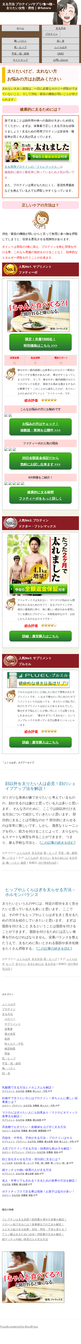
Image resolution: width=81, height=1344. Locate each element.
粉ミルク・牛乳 (14, 1043)
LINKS (60, 53)
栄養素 (9, 1029)
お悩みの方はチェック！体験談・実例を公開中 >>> (40, 426)
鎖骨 (23, 863)
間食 (7, 1053)
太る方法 (61, 28)
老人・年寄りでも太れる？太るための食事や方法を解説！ (40, 1180)
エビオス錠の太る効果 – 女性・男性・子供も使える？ (34, 1229)
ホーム (20, 28)
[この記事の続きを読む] (57, 842)
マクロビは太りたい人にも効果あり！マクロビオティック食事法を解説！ (40, 1114)
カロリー (10, 1019)
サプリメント (13, 1024)
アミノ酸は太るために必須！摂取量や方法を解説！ (33, 1234)
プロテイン (51, 34)
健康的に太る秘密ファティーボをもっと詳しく (40, 495)
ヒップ (10, 964)
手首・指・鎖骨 (20, 53)
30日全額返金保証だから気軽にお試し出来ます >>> (40, 461)
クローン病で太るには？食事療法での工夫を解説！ (33, 1224)
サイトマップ (20, 60)
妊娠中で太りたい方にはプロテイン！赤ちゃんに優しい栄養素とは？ (40, 1100)
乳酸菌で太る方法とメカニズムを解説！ (28, 1087)
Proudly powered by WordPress (19, 1326)
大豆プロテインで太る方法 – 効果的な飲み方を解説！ (37, 1148)
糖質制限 (10, 1048)
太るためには (60, 858)
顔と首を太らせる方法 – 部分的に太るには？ (31, 1159)
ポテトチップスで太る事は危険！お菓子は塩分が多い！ (38, 1191)
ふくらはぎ (60, 47)
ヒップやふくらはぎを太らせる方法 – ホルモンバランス (40, 892)
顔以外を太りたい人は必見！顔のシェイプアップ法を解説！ (40, 786)
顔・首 (60, 41)
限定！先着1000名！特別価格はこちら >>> (40, 342)
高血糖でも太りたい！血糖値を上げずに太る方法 (34, 1127)
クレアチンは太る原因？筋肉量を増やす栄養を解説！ (34, 1219)
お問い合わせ (60, 60)
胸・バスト (20, 41)
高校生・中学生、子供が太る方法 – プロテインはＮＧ (37, 1138)
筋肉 (7, 1039)
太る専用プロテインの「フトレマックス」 (32, 167)
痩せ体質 (10, 1034)
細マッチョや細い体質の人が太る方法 (27, 1170)
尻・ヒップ (20, 47)
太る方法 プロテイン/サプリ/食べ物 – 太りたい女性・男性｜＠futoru (28, 6)
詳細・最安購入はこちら (40, 636)
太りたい (45, 858)
